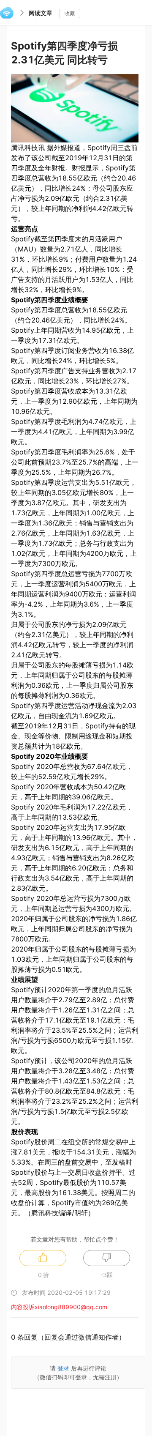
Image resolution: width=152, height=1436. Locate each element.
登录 (63, 1368)
